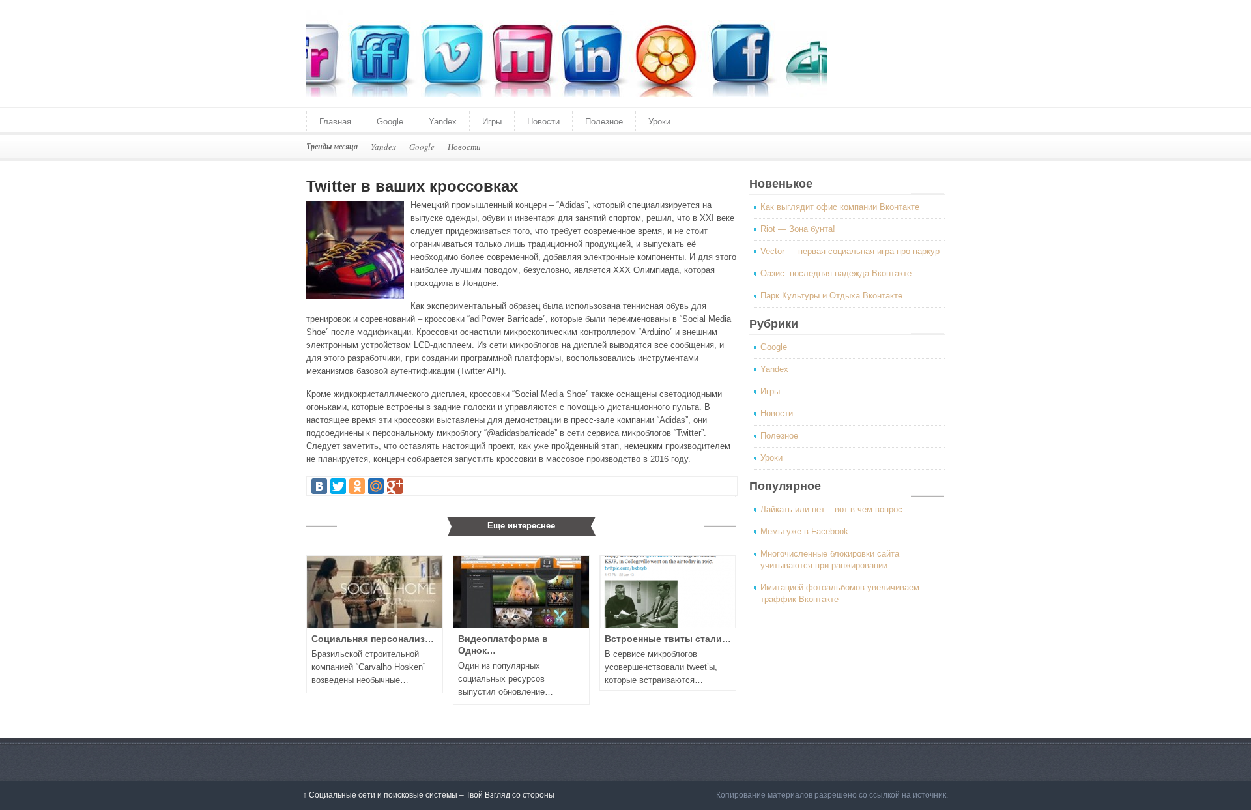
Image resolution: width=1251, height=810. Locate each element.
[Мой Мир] (376, 486)
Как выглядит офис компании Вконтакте (839, 207)
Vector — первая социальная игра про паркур (850, 251)
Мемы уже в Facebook (804, 531)
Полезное (604, 121)
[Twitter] (338, 486)
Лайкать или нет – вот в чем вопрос (831, 509)
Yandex (443, 121)
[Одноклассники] (357, 486)
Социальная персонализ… (372, 638)
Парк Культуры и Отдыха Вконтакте (831, 295)
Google (390, 121)
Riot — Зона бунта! (797, 229)
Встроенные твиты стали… (668, 638)
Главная (335, 121)
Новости (543, 121)
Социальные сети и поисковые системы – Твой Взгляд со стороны (428, 795)
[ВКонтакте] (319, 486)
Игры (492, 121)
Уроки (659, 121)
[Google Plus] (395, 486)
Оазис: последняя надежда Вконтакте (836, 273)
